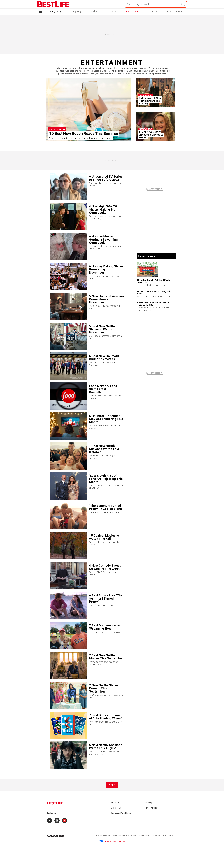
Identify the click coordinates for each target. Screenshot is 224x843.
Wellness (95, 11)
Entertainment (133, 11)
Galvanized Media (114, 835)
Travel (154, 11)
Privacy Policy (151, 808)
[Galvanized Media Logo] (55, 836)
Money (113, 11)
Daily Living (56, 11)
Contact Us (116, 808)
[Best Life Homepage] (53, 4)
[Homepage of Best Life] (55, 803)
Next (112, 785)
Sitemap (149, 803)
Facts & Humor (175, 11)
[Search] (183, 4)
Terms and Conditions (121, 813)
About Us (115, 803)
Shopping (76, 11)
